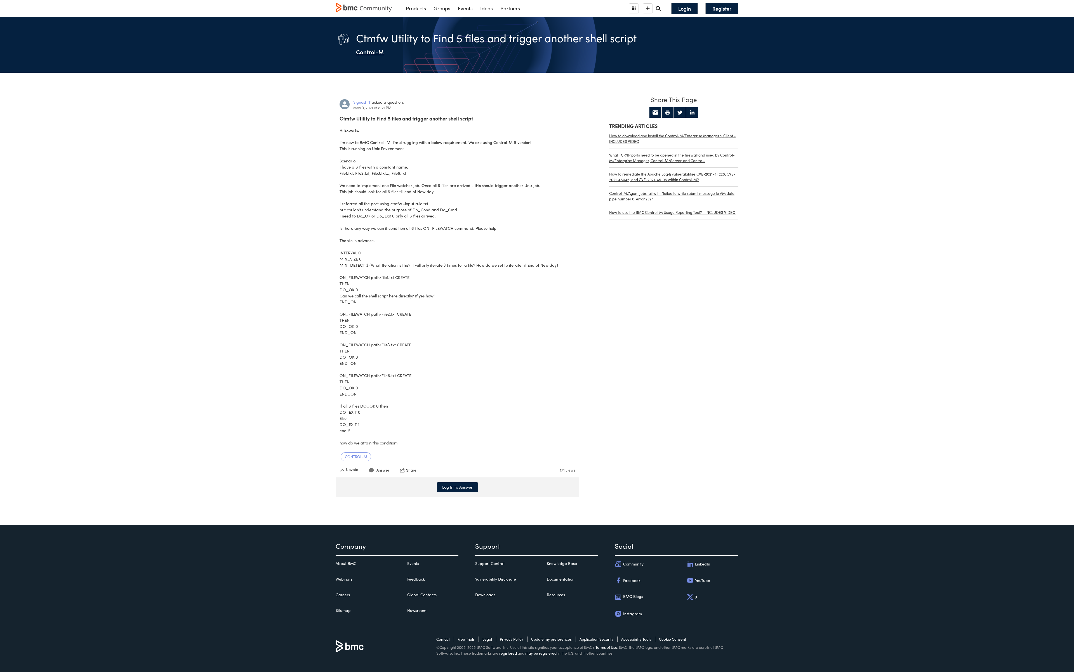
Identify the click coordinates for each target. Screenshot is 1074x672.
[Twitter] (680, 112)
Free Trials (466, 639)
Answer (382, 470)
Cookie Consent (672, 639)
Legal (487, 639)
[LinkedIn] (692, 112)
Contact (443, 639)
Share (411, 470)
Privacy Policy (511, 639)
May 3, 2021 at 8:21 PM (372, 107)
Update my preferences (551, 639)
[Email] (655, 112)
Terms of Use (606, 647)
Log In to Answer (457, 487)
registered (508, 653)
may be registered (541, 653)
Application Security (596, 639)
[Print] (667, 112)
